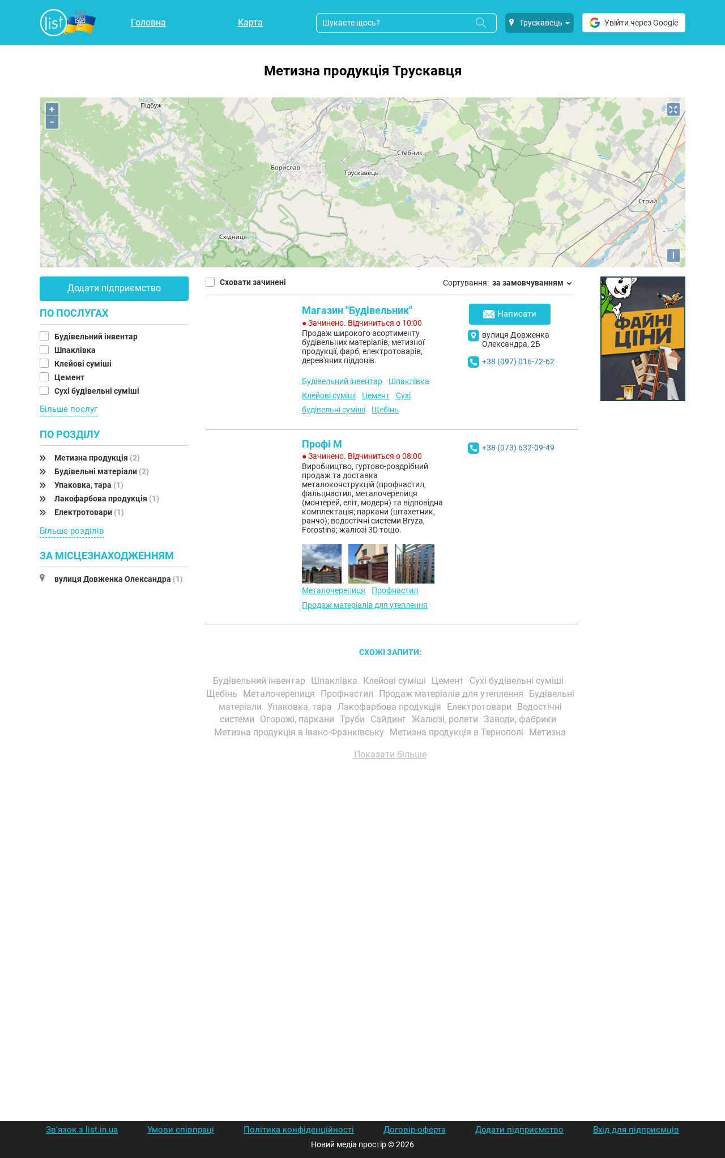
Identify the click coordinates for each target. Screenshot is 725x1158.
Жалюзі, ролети (446, 719)
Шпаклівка (75, 350)
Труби (353, 719)
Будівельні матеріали (101, 471)
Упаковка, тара (88, 484)
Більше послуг (68, 409)
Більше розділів (72, 531)
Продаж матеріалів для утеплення (365, 605)
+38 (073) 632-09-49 (518, 447)
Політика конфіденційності (299, 1130)
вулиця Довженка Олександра (118, 579)
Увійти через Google (641, 22)
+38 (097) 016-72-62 (518, 361)
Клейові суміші (83, 363)
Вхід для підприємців (636, 1130)
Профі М (322, 444)
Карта (250, 22)
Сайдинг (389, 719)
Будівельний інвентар (96, 336)
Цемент (70, 377)
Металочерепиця (333, 590)
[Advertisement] (390, 897)
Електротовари (89, 512)
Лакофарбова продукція (106, 498)
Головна (148, 22)
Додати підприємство (114, 288)
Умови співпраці (180, 1130)
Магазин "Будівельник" (357, 310)
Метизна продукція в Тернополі (458, 732)
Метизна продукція (97, 457)
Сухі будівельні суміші (97, 390)
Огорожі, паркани (298, 719)
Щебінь (385, 409)
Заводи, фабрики (521, 719)
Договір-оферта (414, 1130)
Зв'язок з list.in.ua (82, 1130)
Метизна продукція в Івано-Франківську (300, 732)
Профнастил (395, 590)
